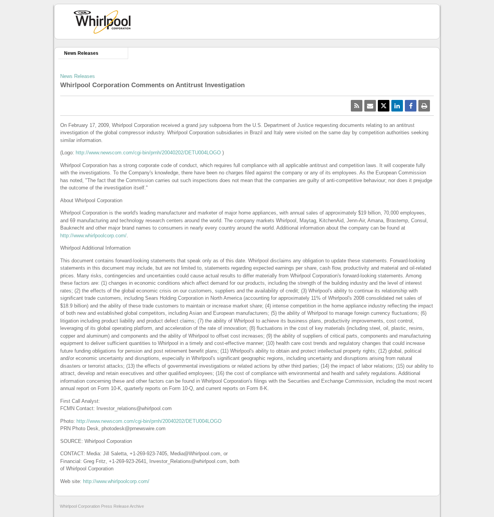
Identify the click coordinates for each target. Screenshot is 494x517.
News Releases (81, 53)
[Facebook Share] (410, 106)
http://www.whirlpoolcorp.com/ (93, 235)
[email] (370, 106)
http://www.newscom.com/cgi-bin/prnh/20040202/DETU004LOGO (148, 152)
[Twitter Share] (383, 106)
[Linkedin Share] (397, 106)
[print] (424, 106)
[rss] (356, 106)
